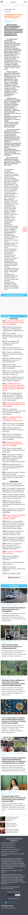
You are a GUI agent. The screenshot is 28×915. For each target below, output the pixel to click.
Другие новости (14, 577)
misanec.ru (4, 855)
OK (27, 231)
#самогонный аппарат (11, 605)
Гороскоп (4, 715)
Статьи (21, 604)
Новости (8, 604)
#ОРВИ (16, 793)
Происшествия (15, 604)
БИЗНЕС (6, 20)
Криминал (4, 753)
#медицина (4, 793)
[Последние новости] (22, 316)
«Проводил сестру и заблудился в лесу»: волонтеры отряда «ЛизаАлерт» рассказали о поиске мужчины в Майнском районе (13, 682)
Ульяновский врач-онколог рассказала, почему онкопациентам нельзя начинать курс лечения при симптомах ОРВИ (14, 798)
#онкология (10, 793)
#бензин (3, 643)
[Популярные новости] (25, 316)
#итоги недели (5, 756)
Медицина (4, 791)
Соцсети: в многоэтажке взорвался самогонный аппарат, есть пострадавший (13, 609)
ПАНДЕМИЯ (7, 22)
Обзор (14, 753)
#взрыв (3, 605)
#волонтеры (4, 678)
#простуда (22, 793)
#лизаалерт (10, 678)
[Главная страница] (13, 2)
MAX (24, 228)
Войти (25, 2)
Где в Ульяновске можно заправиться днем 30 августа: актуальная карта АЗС (12, 646)
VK (24, 231)
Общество (9, 641)
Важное (3, 604)
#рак (3, 794)
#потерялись (17, 678)
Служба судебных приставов (8, 908)
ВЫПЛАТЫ (13, 20)
